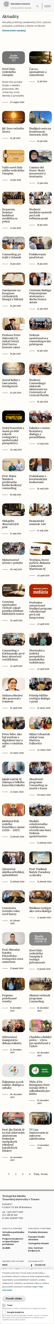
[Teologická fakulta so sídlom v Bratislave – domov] (19, 4)
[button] (39, 6)
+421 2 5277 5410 (14, 1212)
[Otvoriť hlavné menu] (47, 6)
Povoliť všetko (14, 1298)
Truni (9, 1305)
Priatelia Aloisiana (38, 1232)
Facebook (40, 1265)
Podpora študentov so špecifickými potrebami (12, 1242)
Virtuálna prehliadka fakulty (13, 1233)
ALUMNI (6, 1248)
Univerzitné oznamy (14, 30)
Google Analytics (15, 1312)
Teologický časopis (38, 1243)
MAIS (4, 1265)
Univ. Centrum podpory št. (35, 1249)
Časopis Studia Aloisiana (36, 1238)
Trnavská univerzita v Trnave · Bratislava (23, 9)
